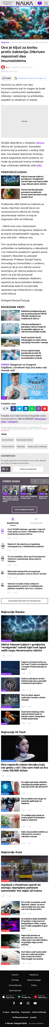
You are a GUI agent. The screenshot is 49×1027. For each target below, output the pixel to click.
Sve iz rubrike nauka (24, 510)
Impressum (25, 1012)
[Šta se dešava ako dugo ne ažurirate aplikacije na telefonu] (10, 805)
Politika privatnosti (20, 1017)
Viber (3, 421)
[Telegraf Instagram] (28, 1003)
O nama (6, 1012)
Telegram (12, 421)
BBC (39, 165)
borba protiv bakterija (37, 446)
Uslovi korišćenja (39, 1012)
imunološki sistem (24, 440)
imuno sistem (8, 446)
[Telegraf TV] (35, 1003)
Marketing (15, 1012)
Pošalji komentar (28, 469)
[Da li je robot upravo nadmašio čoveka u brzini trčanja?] (10, 701)
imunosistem (8, 440)
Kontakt (33, 1017)
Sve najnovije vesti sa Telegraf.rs (24, 601)
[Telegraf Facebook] (14, 1003)
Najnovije (13, 612)
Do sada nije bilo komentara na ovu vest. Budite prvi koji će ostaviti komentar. (23, 461)
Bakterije (21, 446)
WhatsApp (40, 419)
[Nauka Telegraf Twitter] (21, 1003)
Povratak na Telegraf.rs (8, 3)
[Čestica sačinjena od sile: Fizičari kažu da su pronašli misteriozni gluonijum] (10, 684)
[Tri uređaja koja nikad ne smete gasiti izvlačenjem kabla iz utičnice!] (10, 821)
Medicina (5, 42)
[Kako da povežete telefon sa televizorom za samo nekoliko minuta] (10, 838)
